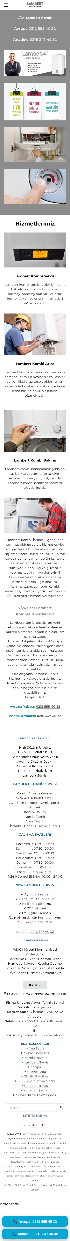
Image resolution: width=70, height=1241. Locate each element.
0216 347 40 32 (43, 39)
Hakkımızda (36, 1072)
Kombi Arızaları (36, 1058)
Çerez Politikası (36, 1086)
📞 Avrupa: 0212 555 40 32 (35, 1221)
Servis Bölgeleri (36, 1053)
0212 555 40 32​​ (41, 922)
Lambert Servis (36, 1062)
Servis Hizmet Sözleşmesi (36, 1095)
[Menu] (7, 5)
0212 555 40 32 (42, 28)
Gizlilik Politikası (36, 1076)
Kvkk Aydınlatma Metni (36, 1081)
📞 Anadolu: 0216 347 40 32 (35, 1233)
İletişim (36, 1067)
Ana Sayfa (36, 1048)
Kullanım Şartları (36, 1090)
